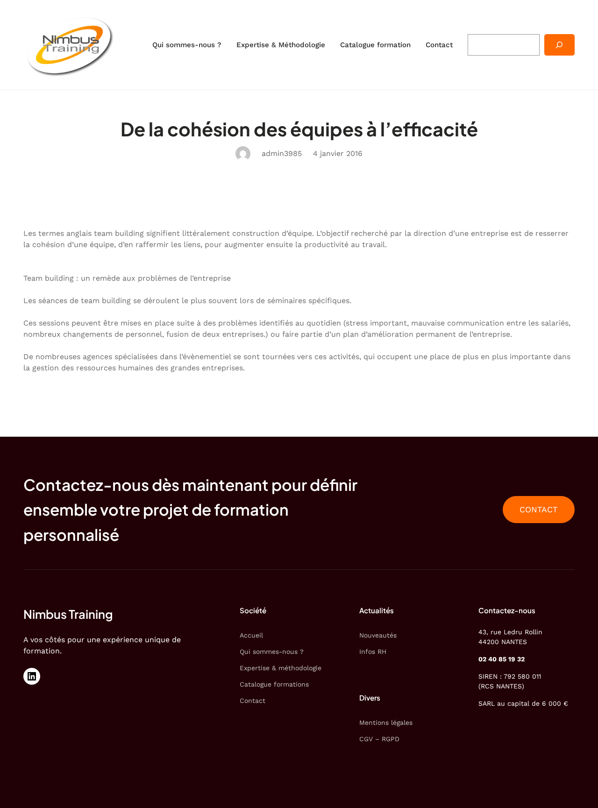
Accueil (251, 635)
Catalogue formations (274, 684)
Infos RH (372, 651)
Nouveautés (378, 635)
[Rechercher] (559, 45)
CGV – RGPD (379, 739)
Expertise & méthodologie (280, 668)
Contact (252, 700)
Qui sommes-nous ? (272, 651)
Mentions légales (386, 722)
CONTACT (539, 509)
